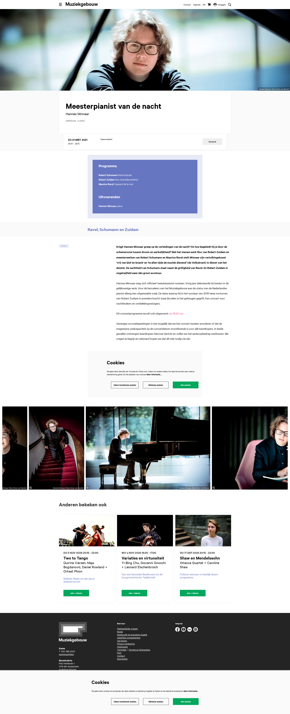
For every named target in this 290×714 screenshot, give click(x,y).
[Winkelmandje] (209, 4)
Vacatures (122, 640)
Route (120, 631)
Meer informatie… (154, 374)
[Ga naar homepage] (82, 4)
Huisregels (122, 646)
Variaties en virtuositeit (143, 558)
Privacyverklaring (126, 643)
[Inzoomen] (87, 488)
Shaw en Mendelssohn (200, 558)
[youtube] (183, 629)
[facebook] (177, 629)
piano (63, 246)
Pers (119, 652)
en (204, 4)
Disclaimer (122, 658)
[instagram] (195, 629)
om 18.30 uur (176, 313)
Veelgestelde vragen (127, 628)
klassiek (81, 121)
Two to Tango (75, 558)
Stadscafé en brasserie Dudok (132, 634)
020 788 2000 (68, 651)
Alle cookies (185, 385)
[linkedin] (189, 629)
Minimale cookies (155, 385)
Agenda (196, 4)
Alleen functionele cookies (125, 385)
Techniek (121, 649)
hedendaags (71, 121)
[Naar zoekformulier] (229, 4)
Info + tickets (76, 593)
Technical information (139, 649)
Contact (187, 4)
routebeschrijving (67, 669)
